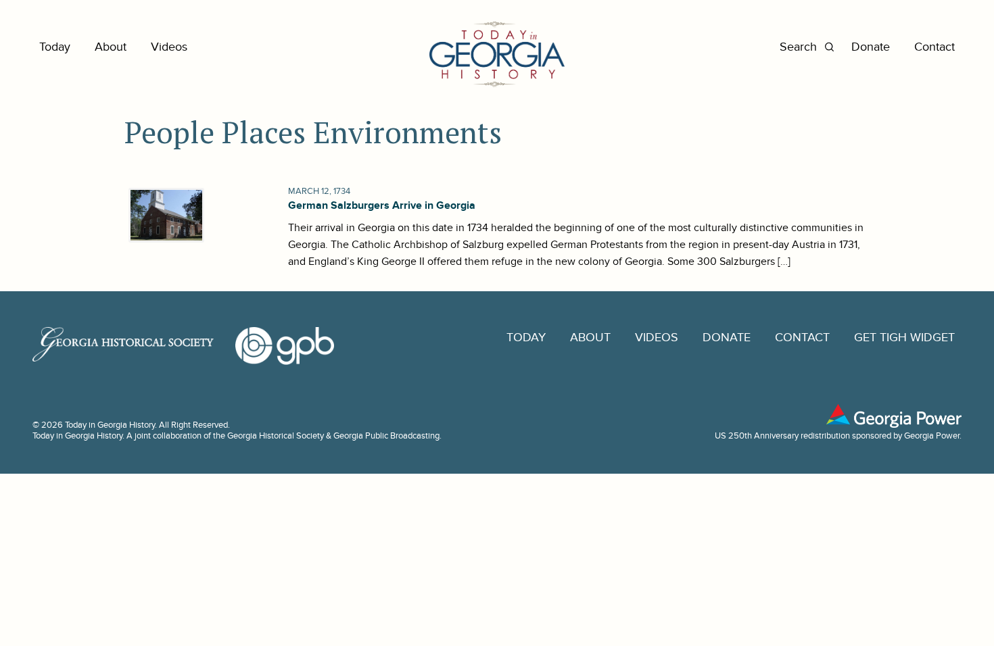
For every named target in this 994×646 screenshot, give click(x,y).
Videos (169, 47)
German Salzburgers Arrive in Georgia (381, 205)
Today (54, 47)
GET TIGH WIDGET (904, 337)
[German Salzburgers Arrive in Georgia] (164, 215)
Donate (870, 47)
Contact (934, 47)
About (110, 47)
